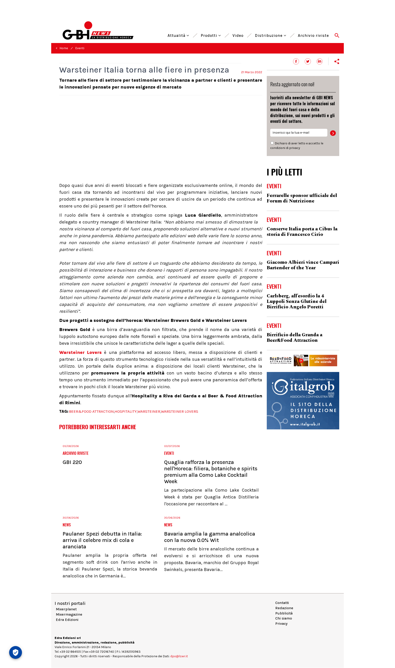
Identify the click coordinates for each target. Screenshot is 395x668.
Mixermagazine (69, 614)
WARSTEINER (148, 411)
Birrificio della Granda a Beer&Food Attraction (294, 337)
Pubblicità (284, 613)
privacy (294, 148)
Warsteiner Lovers (80, 352)
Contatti (282, 603)
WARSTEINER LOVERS (179, 411)
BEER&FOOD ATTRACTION (91, 411)
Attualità (177, 35)
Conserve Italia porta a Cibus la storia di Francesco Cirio (302, 231)
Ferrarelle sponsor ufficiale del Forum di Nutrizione (302, 198)
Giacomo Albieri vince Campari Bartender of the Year (303, 265)
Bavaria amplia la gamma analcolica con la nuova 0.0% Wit (209, 537)
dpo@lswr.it (179, 656)
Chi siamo (283, 618)
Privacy (281, 623)
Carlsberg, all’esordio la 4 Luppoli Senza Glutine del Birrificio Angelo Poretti (296, 301)
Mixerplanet (66, 609)
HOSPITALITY (126, 411)
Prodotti (209, 35)
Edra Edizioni (67, 619)
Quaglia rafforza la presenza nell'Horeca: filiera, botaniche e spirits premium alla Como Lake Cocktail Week (210, 472)
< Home (62, 48)
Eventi (79, 48)
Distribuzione (269, 35)
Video (237, 35)
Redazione (284, 608)
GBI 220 (72, 462)
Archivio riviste (313, 35)
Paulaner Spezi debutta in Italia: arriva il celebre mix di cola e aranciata (102, 540)
